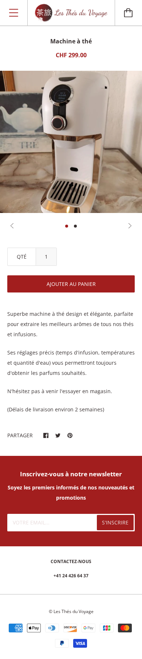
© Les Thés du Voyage (71, 611)
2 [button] (75, 226)
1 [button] (66, 226)
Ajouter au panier (71, 283)
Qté (22, 256)
